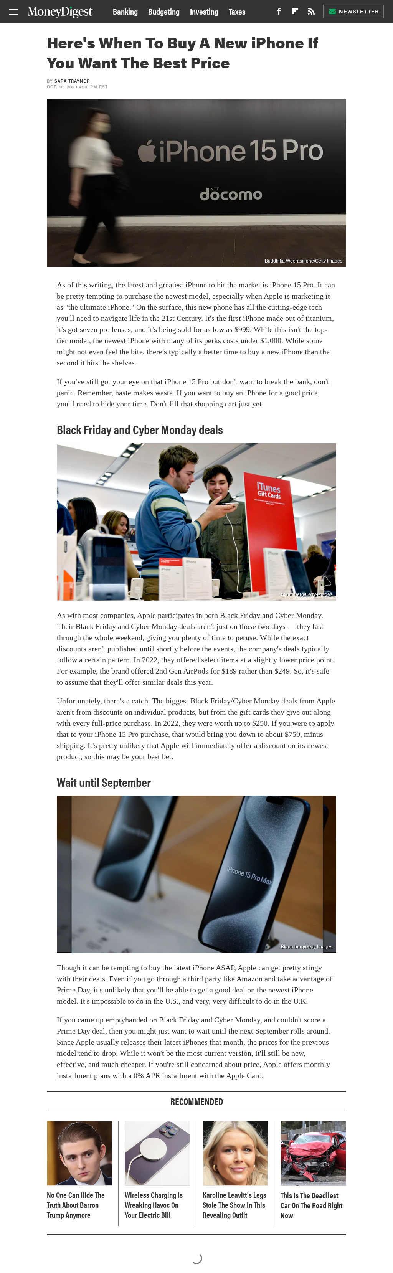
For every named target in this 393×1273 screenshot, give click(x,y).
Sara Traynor (72, 81)
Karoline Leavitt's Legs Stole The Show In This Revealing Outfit (234, 1205)
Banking (125, 11)
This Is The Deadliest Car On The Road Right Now (311, 1205)
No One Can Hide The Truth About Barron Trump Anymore (76, 1205)
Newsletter (359, 11)
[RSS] (311, 13)
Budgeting (164, 11)
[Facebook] (279, 13)
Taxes (237, 11)
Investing (204, 11)
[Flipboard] (295, 13)
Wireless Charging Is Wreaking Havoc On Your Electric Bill (154, 1205)
